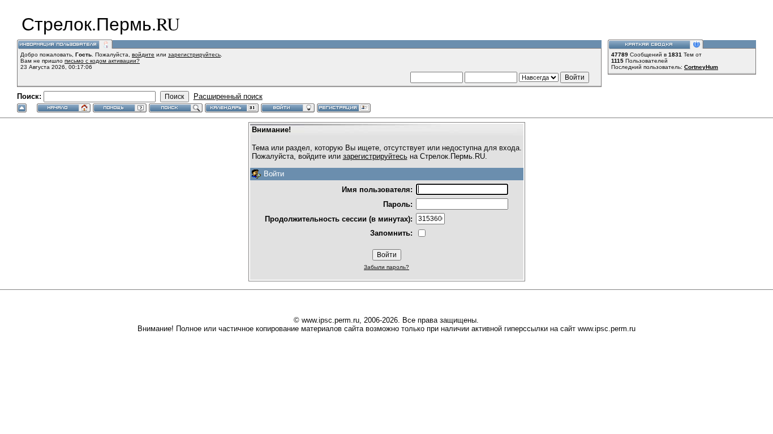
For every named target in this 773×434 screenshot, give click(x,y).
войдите (143, 54)
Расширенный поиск (228, 96)
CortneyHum (701, 67)
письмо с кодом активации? (102, 61)
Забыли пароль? (386, 267)
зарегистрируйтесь (194, 54)
